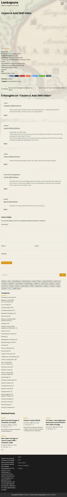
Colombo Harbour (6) (7, 307)
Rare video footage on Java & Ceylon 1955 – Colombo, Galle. (9, 440)
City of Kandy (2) (6, 305)
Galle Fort (37, 283)
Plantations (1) (5, 323)
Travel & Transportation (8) (9, 359)
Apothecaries (26, 281)
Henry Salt (44, 283)
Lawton (17, 286)
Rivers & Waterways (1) (7, 348)
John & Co (5, 286)
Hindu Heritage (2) (6, 404)
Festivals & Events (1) (7, 367)
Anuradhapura (11, 81)
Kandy (19, 81)
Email (37, 246)
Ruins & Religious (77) (7, 394)
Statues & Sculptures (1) (8, 407)
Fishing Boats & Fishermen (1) (9, 339)
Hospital (51, 283)
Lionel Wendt (24, 286)
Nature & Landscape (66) (8, 319)
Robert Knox (38, 286)
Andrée (4, 281)
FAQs (19, 460)
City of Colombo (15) (7, 302)
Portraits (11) (4, 345)
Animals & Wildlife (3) (7, 374)
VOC (9, 288)
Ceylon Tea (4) (5, 331)
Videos (10, 79)
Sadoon (46, 286)
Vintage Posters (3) (6, 391)
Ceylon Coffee (36, 281)
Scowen (52, 286)
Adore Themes (51, 495)
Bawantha (5, 425)
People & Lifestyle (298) (8, 326)
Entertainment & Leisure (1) (8, 334)
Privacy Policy (21, 463)
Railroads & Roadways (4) (8, 313)
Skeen (58, 286)
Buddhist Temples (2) (7, 396)
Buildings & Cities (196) (7, 300)
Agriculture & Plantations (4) (9, 328)
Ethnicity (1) (4, 336)
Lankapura (9, 2)
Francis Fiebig (28, 283)
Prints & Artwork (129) (7, 372)
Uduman (4, 288)
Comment (5, 224)
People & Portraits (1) (7, 388)
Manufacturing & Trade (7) (8, 342)
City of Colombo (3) (7, 364)
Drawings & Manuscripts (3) (9, 380)
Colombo (4, 283)
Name (3, 246)
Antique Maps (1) (6, 377)
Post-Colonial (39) (6, 362)
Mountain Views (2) (6, 320)
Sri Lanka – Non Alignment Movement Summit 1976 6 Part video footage (56, 422)
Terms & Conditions (23, 465)
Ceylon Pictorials (47, 281)
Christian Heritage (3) (7, 399)
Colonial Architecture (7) (8, 310)
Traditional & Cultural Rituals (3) (10, 357)
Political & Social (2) (6, 370)
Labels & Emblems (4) (7, 383)
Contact (20, 468)
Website (4, 254)
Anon (9, 281)
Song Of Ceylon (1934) (32, 420)
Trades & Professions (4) (8, 354)
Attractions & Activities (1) (8, 297)
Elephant (11, 283)
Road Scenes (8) (6, 351)
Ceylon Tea (57, 281)
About (19, 457)
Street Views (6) (5, 316)
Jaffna (58, 283)
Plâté (31, 286)
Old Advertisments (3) (7, 386)
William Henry (16, 288)
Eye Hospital (19, 283)
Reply (5, 115)
